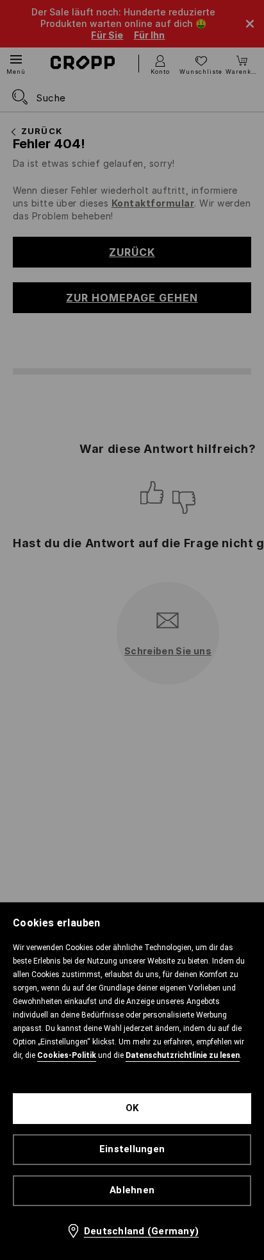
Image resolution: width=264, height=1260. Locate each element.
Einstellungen (132, 1149)
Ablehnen (132, 1190)
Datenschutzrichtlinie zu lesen (183, 1055)
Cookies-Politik (66, 1055)
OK (132, 1108)
